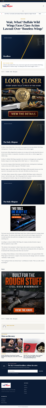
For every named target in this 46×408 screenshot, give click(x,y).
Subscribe (41, 371)
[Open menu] (23, 11)
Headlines (23, 18)
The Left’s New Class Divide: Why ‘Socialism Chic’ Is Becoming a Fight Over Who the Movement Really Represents (32, 356)
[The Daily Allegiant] (7, 6)
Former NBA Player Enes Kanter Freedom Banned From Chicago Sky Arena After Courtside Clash (11, 356)
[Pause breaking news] (44, 13)
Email (11, 71)
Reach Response (25, 406)
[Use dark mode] (44, 1)
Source (3, 269)
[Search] (43, 6)
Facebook (7, 71)
